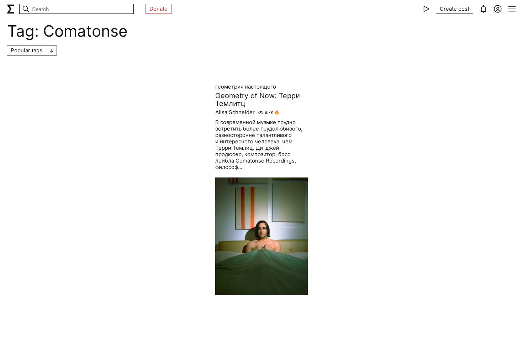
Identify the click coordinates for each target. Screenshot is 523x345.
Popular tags (26, 50)
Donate (158, 8)
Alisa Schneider (235, 112)
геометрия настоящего (245, 87)
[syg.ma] (10, 9)
